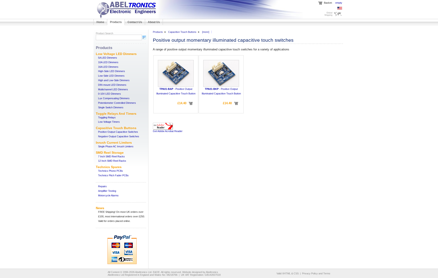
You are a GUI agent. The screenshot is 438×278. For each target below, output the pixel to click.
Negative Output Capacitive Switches (118, 136)
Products (116, 22)
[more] (205, 32)
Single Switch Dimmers (110, 107)
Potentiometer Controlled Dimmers (117, 102)
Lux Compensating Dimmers (114, 98)
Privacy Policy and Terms (316, 273)
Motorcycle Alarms (108, 195)
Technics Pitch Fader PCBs (113, 175)
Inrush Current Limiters (114, 142)
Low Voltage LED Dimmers (116, 54)
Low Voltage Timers (109, 121)
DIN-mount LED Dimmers (112, 84)
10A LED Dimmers (108, 62)
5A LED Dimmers (107, 57)
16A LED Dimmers (108, 66)
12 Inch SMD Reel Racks (112, 160)
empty (338, 2)
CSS (296, 273)
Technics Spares (109, 167)
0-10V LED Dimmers (109, 93)
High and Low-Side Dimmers (114, 80)
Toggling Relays (107, 117)
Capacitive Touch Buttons (116, 128)
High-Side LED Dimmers (111, 71)
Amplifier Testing (107, 191)
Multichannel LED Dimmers (113, 89)
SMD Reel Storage (110, 152)
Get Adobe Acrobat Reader (167, 131)
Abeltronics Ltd (143, 272)
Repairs (102, 186)
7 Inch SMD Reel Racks (111, 156)
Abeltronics (212, 272)
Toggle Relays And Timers (116, 113)
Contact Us (135, 22)
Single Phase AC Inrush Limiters (115, 146)
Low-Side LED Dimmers (111, 75)
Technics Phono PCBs (110, 170)
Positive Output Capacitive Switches (118, 131)
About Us (154, 22)
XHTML (286, 273)
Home (100, 22)
